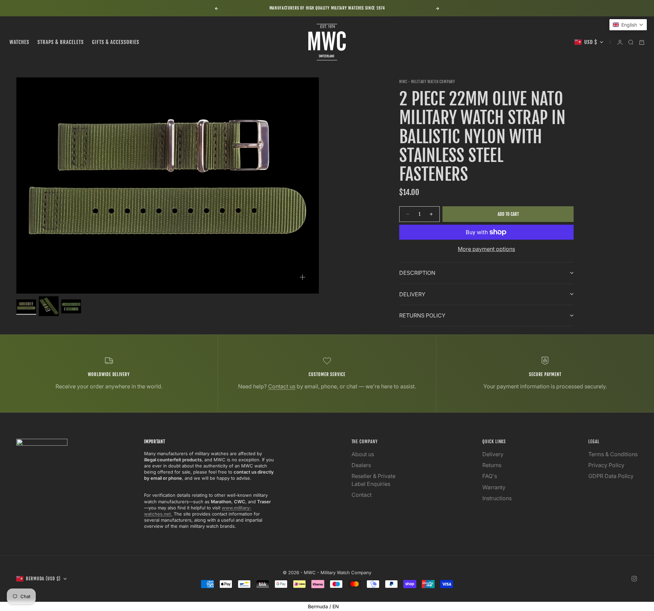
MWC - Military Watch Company (427, 81)
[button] (628, 24)
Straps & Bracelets (60, 42)
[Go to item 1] (26, 306)
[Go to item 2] (49, 306)
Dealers (361, 465)
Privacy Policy (606, 465)
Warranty (493, 487)
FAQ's (489, 476)
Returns (491, 465)
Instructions (497, 498)
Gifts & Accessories (115, 42)
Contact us (281, 386)
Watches (19, 42)
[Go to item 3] (71, 306)
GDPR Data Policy (611, 476)
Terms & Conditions (613, 454)
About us (363, 454)
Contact (362, 494)
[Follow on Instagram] (634, 578)
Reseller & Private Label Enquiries (373, 480)
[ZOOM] (302, 277)
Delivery (492, 454)
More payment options (486, 248)
